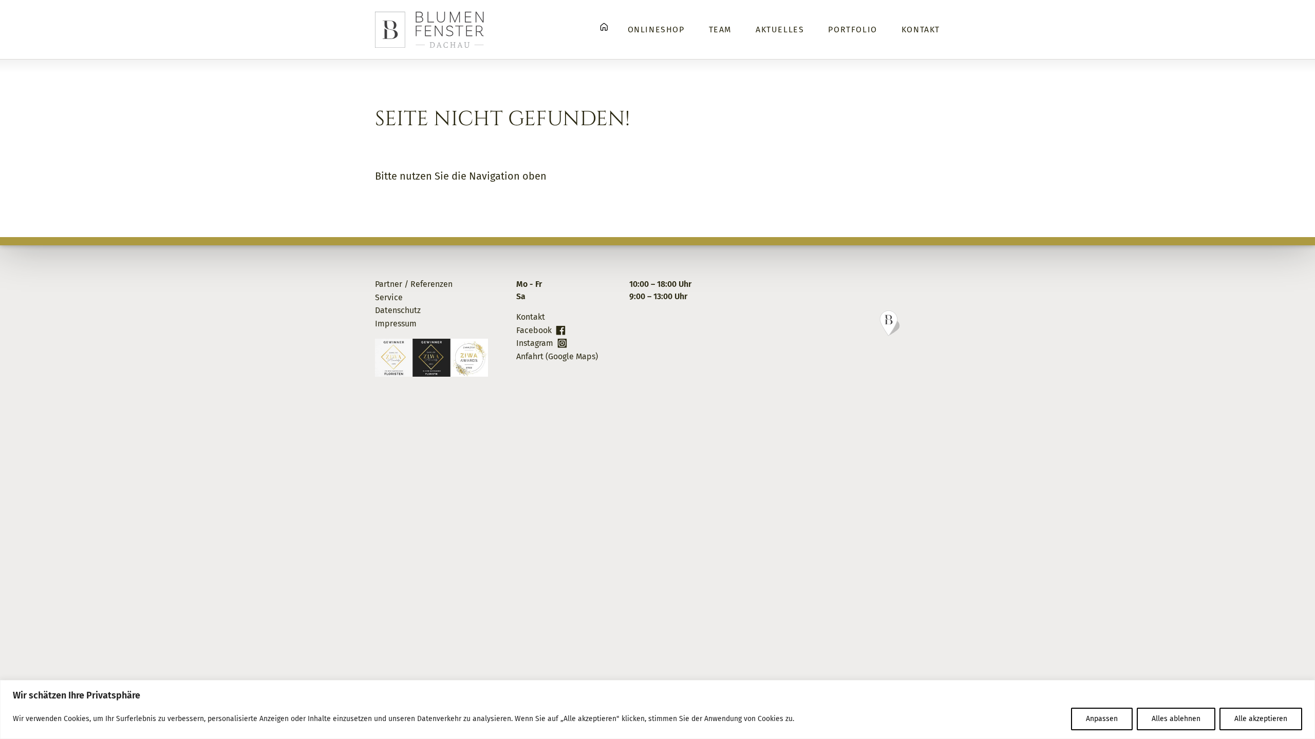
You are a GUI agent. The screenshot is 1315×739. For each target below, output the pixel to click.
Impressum (396, 323)
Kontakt (920, 29)
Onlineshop (656, 29)
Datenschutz (398, 310)
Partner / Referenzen (414, 284)
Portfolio (852, 29)
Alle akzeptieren (1260, 718)
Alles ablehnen (1176, 718)
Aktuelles (780, 29)
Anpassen (1102, 718)
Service (389, 297)
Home (604, 27)
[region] (657, 709)
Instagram (534, 343)
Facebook (534, 330)
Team (720, 29)
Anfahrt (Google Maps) (557, 356)
